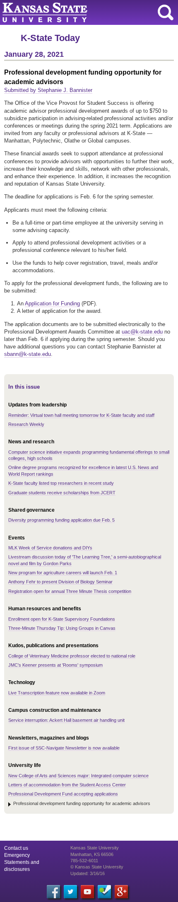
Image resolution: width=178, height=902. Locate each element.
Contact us (16, 848)
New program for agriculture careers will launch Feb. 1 (62, 572)
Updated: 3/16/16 (87, 873)
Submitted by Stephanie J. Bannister (48, 90)
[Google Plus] (121, 891)
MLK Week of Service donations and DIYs (50, 547)
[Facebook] (53, 891)
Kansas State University (75, 12)
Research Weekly (26, 424)
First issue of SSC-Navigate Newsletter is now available (64, 747)
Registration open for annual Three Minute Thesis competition (69, 591)
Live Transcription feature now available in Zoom (56, 692)
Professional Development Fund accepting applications (63, 793)
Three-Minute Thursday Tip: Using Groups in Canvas (61, 628)
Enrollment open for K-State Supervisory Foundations (61, 619)
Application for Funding (52, 303)
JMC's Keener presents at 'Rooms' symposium (55, 665)
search (165, 12)
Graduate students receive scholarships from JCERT (61, 492)
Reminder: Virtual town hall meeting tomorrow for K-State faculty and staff (81, 415)
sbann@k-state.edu (27, 354)
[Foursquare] (104, 891)
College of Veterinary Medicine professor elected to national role (71, 655)
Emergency (17, 855)
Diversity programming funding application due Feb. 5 (61, 520)
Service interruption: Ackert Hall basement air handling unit (66, 720)
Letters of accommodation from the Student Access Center (67, 784)
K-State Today (50, 38)
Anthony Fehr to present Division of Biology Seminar (60, 581)
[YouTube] (87, 891)
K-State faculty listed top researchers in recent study (61, 483)
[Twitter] (70, 891)
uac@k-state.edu (142, 332)
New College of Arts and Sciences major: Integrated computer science (78, 775)
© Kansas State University (96, 866)
